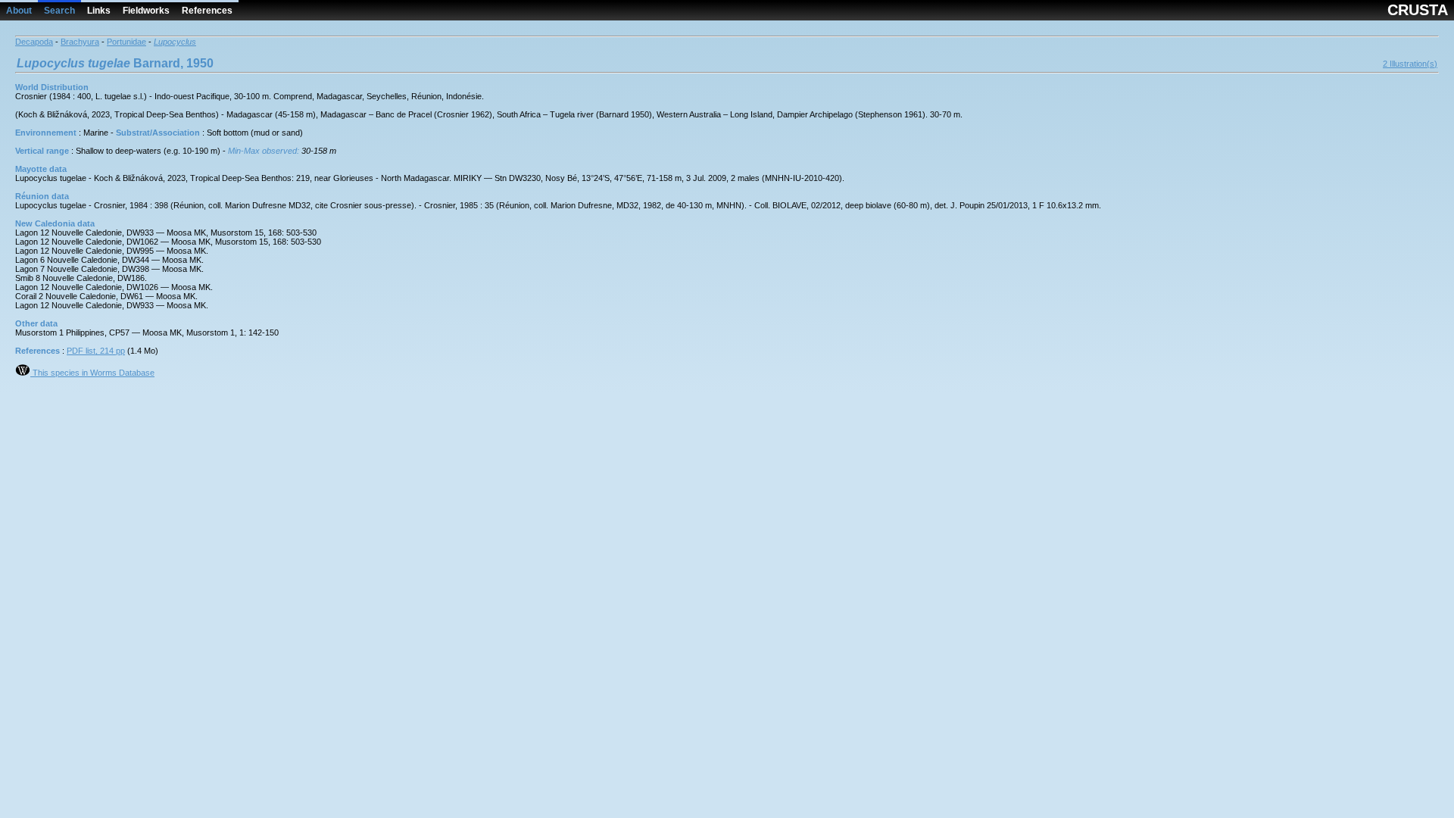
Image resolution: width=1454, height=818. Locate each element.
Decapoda (34, 41)
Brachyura (80, 41)
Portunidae (126, 41)
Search (59, 10)
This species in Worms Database (92, 372)
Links (99, 10)
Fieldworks (146, 10)
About (19, 10)
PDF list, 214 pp (96, 350)
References (207, 10)
